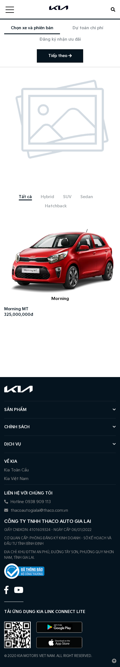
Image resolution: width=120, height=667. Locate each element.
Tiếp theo (58, 55)
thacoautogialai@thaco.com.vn (38, 510)
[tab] (25, 197)
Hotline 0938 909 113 (30, 501)
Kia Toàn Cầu (16, 470)
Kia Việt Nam (16, 478)
